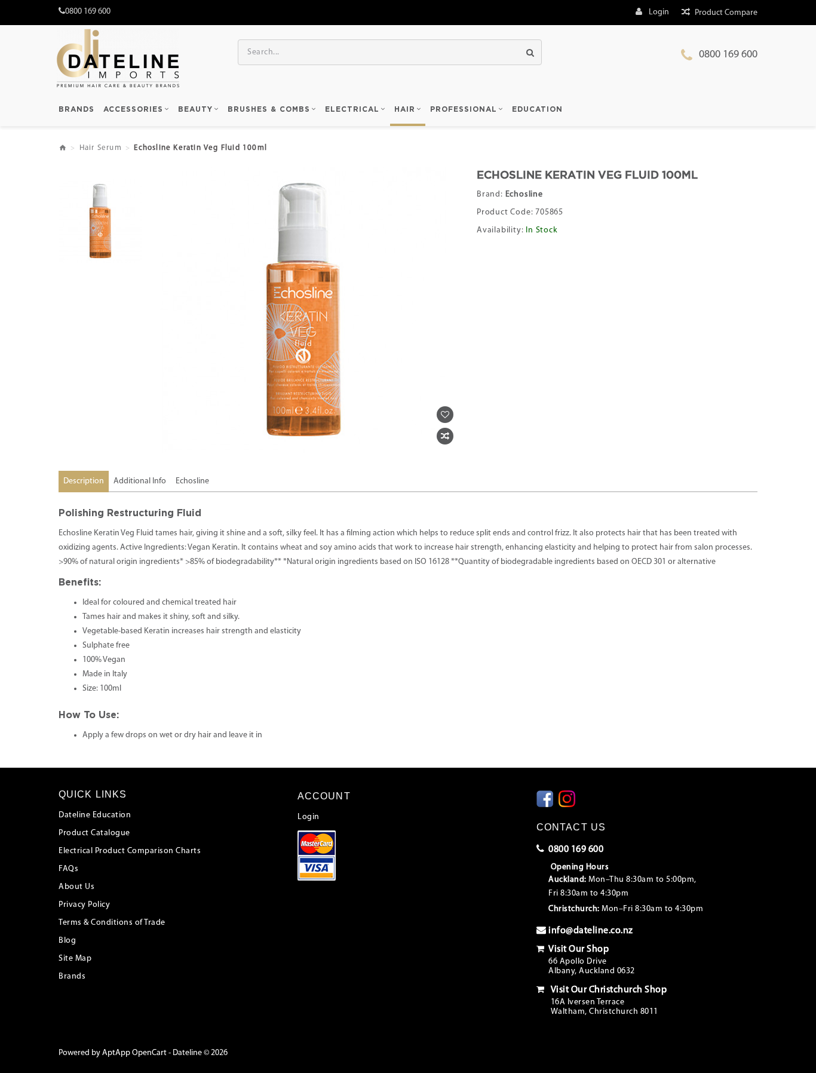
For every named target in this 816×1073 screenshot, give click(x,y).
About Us (76, 886)
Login (308, 817)
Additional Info (139, 481)
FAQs (68, 868)
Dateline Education (95, 815)
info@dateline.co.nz (590, 931)
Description (83, 481)
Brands (72, 976)
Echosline (524, 194)
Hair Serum (100, 148)
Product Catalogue (94, 833)
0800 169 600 (728, 55)
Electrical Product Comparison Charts (130, 851)
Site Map (75, 958)
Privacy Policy (84, 904)
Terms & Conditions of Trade (112, 922)
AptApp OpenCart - (136, 1053)
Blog (67, 940)
